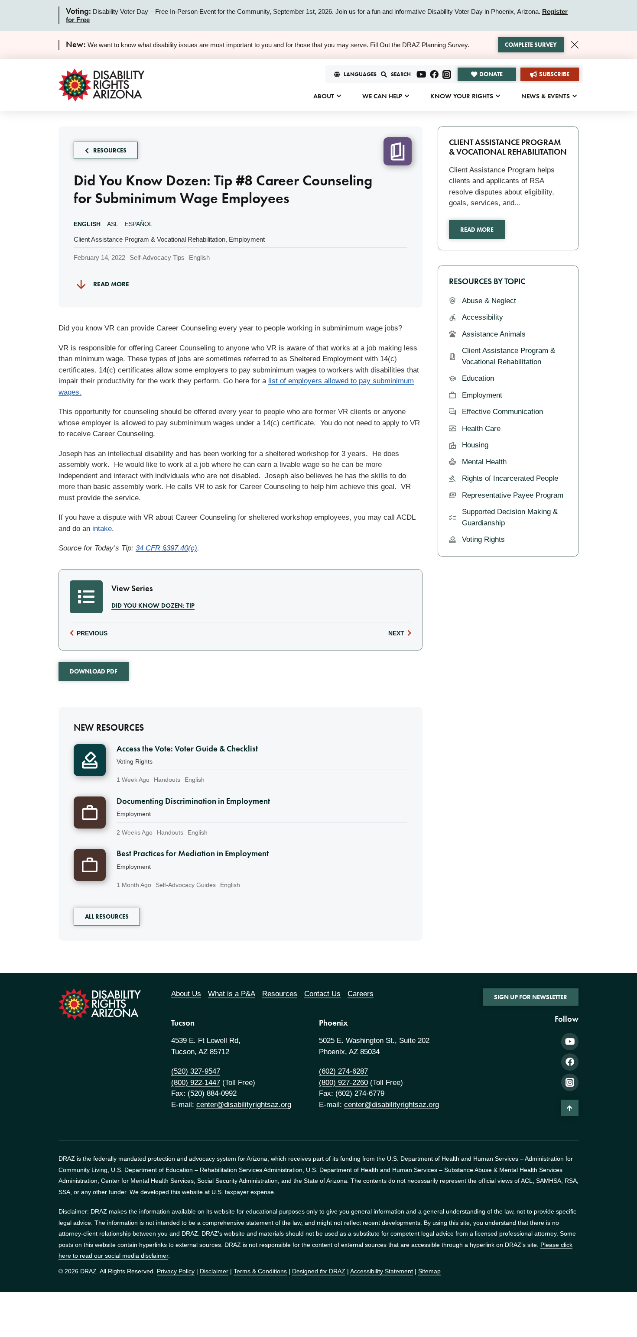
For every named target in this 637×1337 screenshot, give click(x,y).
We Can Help (382, 96)
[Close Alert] (574, 45)
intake (102, 528)
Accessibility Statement (381, 1271)
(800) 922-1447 (195, 1082)
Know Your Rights (461, 96)
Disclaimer (214, 1271)
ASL (112, 223)
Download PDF (93, 671)
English (87, 223)
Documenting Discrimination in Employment (193, 801)
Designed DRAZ (318, 1271)
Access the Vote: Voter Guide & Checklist (187, 749)
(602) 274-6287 (343, 1071)
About (323, 96)
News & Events (545, 96)
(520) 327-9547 (195, 1071)
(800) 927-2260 (343, 1082)
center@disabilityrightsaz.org (243, 1105)
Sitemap (429, 1271)
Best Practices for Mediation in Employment (193, 853)
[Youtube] (421, 74)
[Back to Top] (569, 1108)
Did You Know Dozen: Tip (153, 605)
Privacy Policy (176, 1271)
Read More (477, 229)
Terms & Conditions (260, 1271)
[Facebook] (434, 74)
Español (139, 223)
